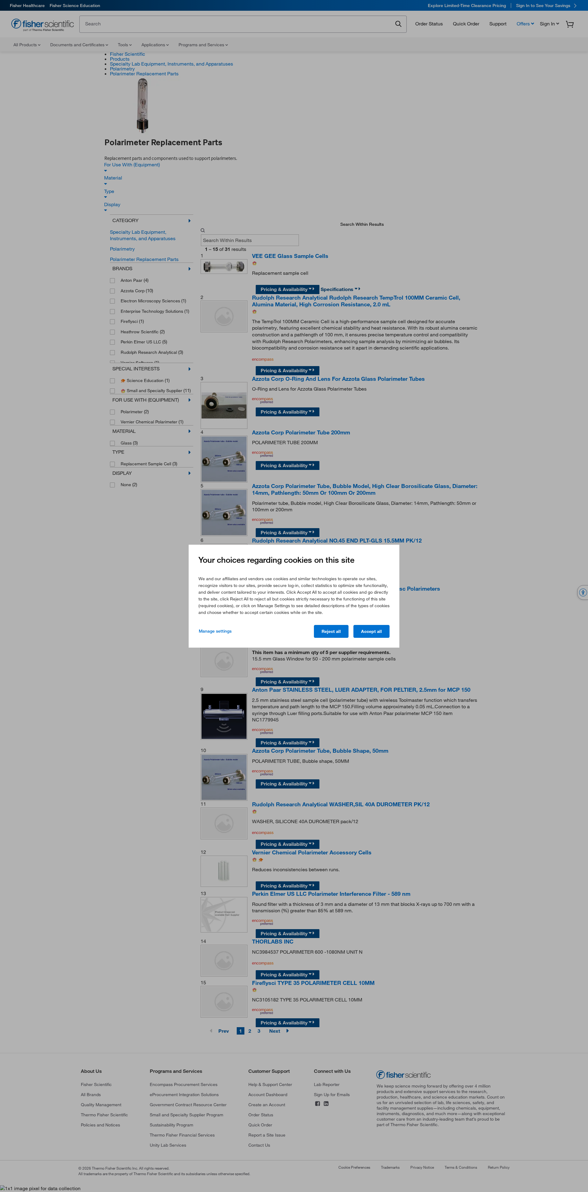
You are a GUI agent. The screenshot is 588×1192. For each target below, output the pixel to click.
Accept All (371, 631)
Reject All (331, 631)
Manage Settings (215, 631)
